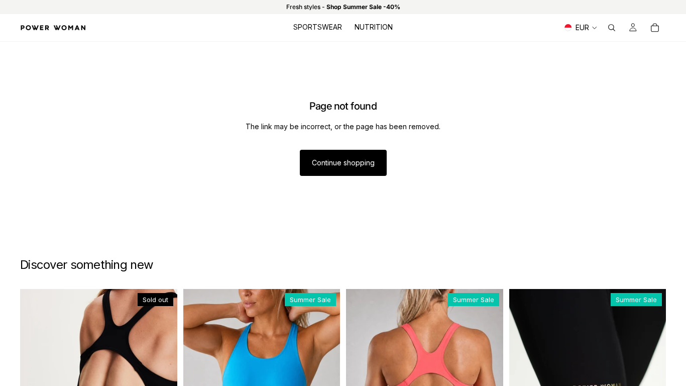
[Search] (612, 28)
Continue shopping (343, 162)
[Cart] (655, 28)
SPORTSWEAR (317, 27)
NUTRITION (374, 27)
